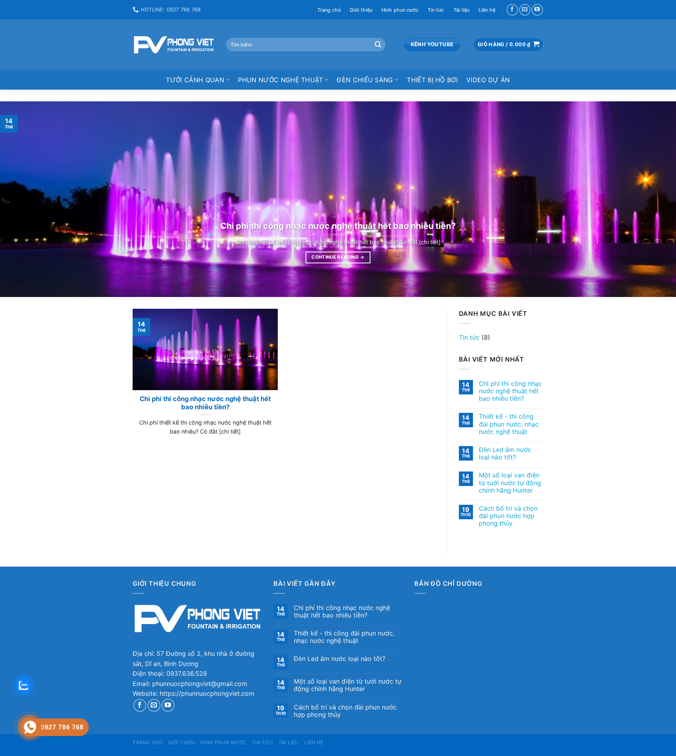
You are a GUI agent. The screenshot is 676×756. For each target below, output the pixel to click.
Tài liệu (461, 10)
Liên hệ (486, 10)
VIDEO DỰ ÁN (488, 80)
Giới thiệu (361, 10)
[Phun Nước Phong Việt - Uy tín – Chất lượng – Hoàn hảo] (173, 44)
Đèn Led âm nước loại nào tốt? (505, 453)
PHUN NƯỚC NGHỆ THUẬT (280, 80)
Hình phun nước (400, 10)
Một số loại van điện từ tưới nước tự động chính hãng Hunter (510, 483)
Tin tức (436, 10)
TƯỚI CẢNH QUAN (195, 80)
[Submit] (378, 44)
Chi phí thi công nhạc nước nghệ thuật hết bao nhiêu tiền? (510, 391)
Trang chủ (329, 10)
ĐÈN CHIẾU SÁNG (365, 80)
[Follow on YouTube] (537, 9)
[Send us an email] (524, 9)
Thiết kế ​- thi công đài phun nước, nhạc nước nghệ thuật (509, 424)
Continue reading (337, 257)
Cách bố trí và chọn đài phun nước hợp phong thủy (508, 516)
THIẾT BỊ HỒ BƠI (432, 80)
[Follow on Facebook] (512, 9)
